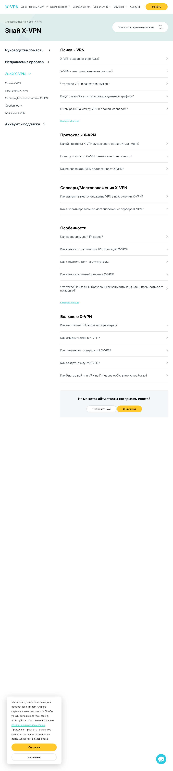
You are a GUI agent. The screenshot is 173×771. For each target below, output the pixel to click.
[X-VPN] (12, 6)
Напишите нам (101, 409)
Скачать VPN (101, 6)
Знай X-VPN (15, 74)
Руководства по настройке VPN (25, 50)
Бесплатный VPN (82, 6)
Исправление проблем (24, 62)
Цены (24, 6)
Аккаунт (135, 6)
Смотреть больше (69, 121)
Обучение (119, 6)
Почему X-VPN (36, 6)
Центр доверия (58, 6)
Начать (156, 6)
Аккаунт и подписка (22, 124)
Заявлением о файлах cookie (28, 725)
